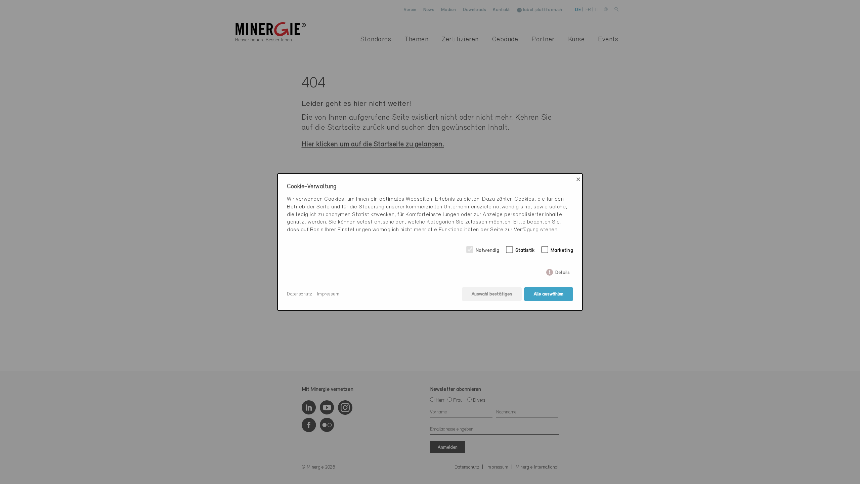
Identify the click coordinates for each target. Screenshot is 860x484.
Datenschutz (299, 294)
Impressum (328, 294)
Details (562, 271)
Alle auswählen (548, 294)
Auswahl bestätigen (492, 294)
